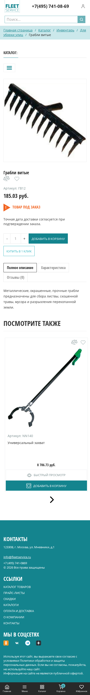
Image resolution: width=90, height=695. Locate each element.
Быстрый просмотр (50, 475)
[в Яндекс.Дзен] (38, 643)
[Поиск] (81, 19)
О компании (13, 617)
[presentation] (50, 499)
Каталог (44, 30)
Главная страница (18, 30)
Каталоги (11, 605)
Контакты (11, 623)
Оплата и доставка (18, 611)
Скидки (9, 599)
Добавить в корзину (48, 239)
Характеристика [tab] (53, 267)
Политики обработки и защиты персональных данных (34, 662)
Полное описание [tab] (20, 267)
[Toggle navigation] (9, 68)
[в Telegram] (27, 643)
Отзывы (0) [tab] (15, 277)
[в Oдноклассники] (6, 643)
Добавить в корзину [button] (49, 486)
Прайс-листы (14, 593)
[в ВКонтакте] (16, 643)
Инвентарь (65, 30)
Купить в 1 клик (19, 251)
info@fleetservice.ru (17, 557)
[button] (17, 179)
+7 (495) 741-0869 (15, 563)
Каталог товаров (17, 587)
